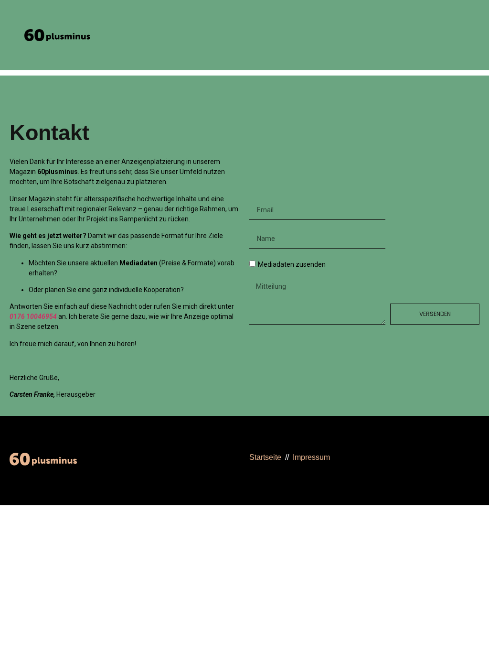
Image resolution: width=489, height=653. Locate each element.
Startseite (265, 457)
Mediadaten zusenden (292, 264)
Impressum (311, 457)
